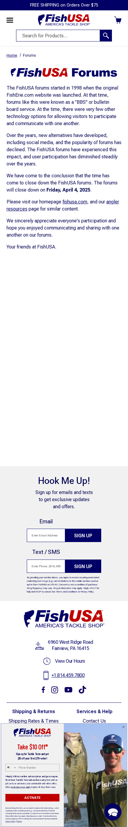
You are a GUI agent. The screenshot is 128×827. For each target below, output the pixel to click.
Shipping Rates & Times (34, 721)
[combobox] (11, 767)
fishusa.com (75, 202)
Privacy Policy (87, 591)
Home (12, 55)
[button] (112, 811)
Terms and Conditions (67, 591)
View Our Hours (70, 661)
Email (46, 521)
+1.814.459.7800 (68, 675)
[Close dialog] (123, 727)
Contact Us (94, 721)
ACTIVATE (32, 798)
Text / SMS (46, 552)
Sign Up (83, 535)
